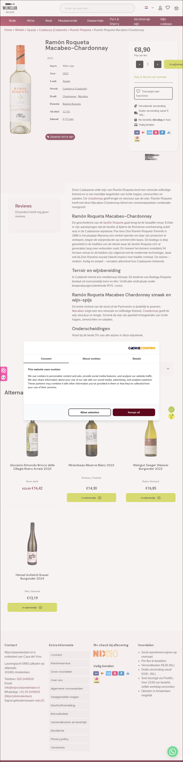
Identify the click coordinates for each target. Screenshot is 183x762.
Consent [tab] (46, 358)
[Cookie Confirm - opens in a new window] (141, 348)
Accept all (134, 412)
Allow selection (89, 412)
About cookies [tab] (91, 358)
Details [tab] (137, 358)
